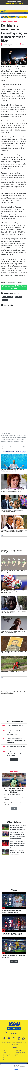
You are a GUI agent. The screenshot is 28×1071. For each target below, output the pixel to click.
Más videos (14, 961)
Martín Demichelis (7, 297)
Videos (16, 1054)
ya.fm (24, 1042)
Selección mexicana (8, 1058)
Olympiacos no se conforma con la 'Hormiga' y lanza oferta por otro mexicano (16, 753)
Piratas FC (5, 1056)
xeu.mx (4, 1042)
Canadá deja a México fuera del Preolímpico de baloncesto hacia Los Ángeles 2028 (16, 732)
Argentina (5, 300)
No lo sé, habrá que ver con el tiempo (13, 803)
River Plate (18, 297)
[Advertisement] (14, 371)
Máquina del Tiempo (20, 1052)
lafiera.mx (19, 1042)
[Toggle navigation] (25, 12)
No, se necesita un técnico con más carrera (14, 798)
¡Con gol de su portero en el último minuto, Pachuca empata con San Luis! (16, 740)
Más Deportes (18, 1050)
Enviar (14, 808)
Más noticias (14, 760)
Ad (26, 1070)
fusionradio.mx (11, 1042)
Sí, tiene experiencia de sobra (12, 794)
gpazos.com (15, 1044)
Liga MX (5, 1050)
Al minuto (17, 1056)
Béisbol (5, 1059)
